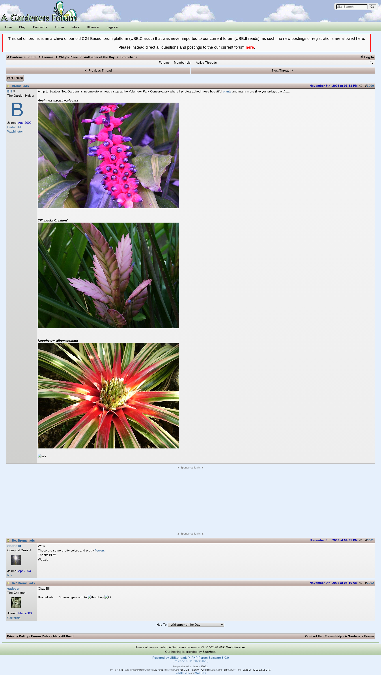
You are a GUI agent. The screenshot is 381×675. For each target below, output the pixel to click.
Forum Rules (40, 636)
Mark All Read (63, 636)
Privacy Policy (17, 636)
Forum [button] (59, 27)
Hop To (162, 624)
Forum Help (333, 636)
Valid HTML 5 (183, 673)
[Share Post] (360, 85)
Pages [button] (111, 27)
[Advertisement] (190, 500)
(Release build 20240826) (190, 661)
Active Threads (206, 62)
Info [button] (74, 27)
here (250, 47)
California (14, 618)
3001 (370, 540)
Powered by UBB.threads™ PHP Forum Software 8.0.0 (190, 657)
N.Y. (10, 575)
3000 (370, 85)
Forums (47, 57)
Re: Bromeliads (23, 540)
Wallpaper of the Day (99, 57)
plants (227, 91)
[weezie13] (16, 564)
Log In (368, 57)
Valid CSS (200, 673)
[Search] (371, 62)
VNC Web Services (232, 647)
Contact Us (313, 636)
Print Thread (15, 77)
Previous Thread (100, 70)
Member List (182, 62)
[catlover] (16, 607)
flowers (100, 550)
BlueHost (209, 651)
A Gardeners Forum (21, 57)
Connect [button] (39, 27)
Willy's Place (68, 57)
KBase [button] (92, 27)
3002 (370, 583)
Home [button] (8, 27)
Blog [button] (22, 27)
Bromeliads (20, 86)
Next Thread (281, 70)
